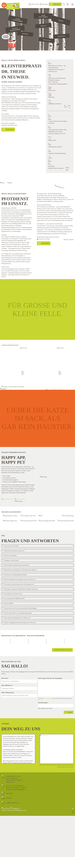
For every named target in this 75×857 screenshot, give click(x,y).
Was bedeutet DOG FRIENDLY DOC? (14, 598)
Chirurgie (43, 26)
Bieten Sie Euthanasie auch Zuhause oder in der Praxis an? (20, 579)
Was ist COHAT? (8, 603)
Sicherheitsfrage (43, 702)
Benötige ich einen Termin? (11, 560)
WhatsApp (51, 97)
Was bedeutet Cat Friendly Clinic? (13, 594)
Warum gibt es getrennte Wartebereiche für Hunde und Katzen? (21, 589)
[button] (3, 361)
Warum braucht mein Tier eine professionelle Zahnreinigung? (20, 608)
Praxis (61, 20)
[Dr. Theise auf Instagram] (15, 808)
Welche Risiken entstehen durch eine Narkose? (16, 565)
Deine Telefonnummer (7, 692)
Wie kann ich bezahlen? (10, 555)
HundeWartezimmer (17, 20)
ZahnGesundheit (43, 16)
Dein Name (4, 678)
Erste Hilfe (61, 36)
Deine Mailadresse (7, 685)
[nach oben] (73, 811)
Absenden (69, 712)
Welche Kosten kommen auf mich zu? (14, 550)
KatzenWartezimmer (15, 29)
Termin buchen (56, 4)
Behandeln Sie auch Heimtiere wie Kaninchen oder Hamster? (20, 570)
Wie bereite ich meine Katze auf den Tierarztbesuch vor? (19, 584)
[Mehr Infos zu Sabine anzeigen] (37, 362)
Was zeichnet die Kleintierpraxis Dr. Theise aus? (17, 617)
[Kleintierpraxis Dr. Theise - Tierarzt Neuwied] (10, 6)
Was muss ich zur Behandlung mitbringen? (15, 574)
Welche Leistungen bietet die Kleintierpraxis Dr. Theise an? (20, 622)
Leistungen (47, 40)
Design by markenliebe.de (8, 810)
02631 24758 (51, 90)
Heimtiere (25, 34)
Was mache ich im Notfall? (11, 546)
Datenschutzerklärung (47, 698)
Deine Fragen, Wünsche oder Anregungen (50, 678)
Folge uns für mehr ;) (66, 649)
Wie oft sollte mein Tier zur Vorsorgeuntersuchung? (18, 613)
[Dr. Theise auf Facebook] (5, 808)
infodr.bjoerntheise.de (54, 103)
